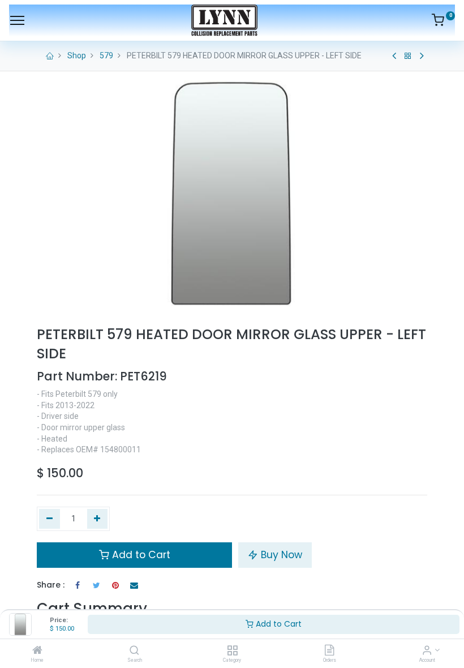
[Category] (232, 651)
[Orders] (329, 651)
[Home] (37, 651)
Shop (76, 55)
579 (106, 55)
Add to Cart (278, 624)
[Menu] (17, 20)
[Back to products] (408, 56)
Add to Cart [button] (139, 555)
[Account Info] (427, 651)
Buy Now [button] (280, 555)
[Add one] (97, 519)
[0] (443, 22)
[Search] (134, 651)
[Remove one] (49, 519)
